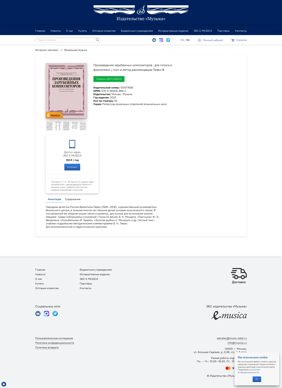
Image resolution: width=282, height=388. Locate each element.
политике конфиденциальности (249, 371)
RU (188, 40)
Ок (257, 379)
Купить (39, 283)
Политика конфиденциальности (54, 342)
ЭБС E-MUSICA (72, 155)
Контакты (85, 288)
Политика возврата (47, 347)
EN (182, 40)
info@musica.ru (237, 342)
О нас (38, 279)
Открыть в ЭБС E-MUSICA (109, 79)
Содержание (72, 199)
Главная (40, 269)
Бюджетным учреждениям (96, 269)
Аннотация (54, 199)
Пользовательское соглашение (54, 338)
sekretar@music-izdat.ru (232, 338)
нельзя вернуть (73, 184)
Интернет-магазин (46, 50)
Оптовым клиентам (47, 288)
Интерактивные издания (95, 274)
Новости (40, 274)
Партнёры (86, 283)
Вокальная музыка (75, 50)
